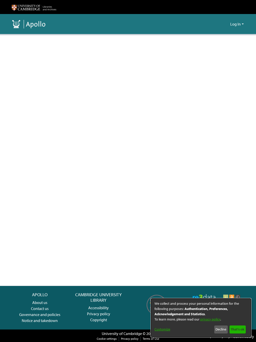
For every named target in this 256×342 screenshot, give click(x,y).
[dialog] (201, 317)
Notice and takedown (40, 320)
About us (39, 302)
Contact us (39, 308)
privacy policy (210, 319)
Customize (162, 329)
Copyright (98, 319)
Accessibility (98, 307)
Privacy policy (98, 313)
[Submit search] (218, 24)
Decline (221, 329)
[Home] (34, 7)
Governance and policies (39, 314)
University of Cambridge (122, 333)
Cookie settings (107, 338)
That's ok (237, 329)
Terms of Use (151, 338)
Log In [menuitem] (235, 24)
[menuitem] (225, 24)
